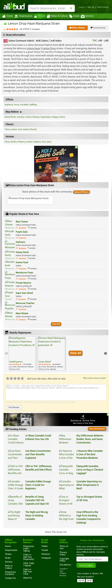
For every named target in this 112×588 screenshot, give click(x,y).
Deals (76, 16)
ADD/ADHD (10, 117)
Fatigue (55, 117)
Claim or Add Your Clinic (27, 571)
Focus (16, 104)
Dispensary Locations (10, 573)
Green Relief (45, 361)
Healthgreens (16, 361)
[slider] (12, 29)
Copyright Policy (64, 559)
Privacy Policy (50, 402)
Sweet (26, 129)
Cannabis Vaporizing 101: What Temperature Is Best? (89, 485)
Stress (62, 117)
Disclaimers (65, 565)
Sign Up (91, 7)
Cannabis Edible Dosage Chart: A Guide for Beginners (38, 485)
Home (9, 16)
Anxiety (20, 117)
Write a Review (78, 28)
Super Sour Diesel (24, 293)
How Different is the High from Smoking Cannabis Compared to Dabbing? (88, 517)
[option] (22, 353)
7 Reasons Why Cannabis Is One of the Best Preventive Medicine (89, 454)
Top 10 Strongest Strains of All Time (89, 498)
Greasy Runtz (22, 252)
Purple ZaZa (22, 231)
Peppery (37, 141)
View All (56, 324)
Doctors (89, 16)
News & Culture (59, 16)
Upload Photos (81, 192)
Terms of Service (64, 402)
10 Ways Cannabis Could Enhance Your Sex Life (38, 437)
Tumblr (44, 550)
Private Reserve (23, 282)
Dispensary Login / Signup (28, 548)
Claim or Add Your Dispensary (28, 556)
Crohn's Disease (32, 117)
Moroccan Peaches (25, 303)
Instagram (46, 558)
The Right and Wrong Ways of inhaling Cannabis (36, 516)
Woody (33, 129)
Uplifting (33, 104)
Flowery (21, 141)
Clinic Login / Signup (28, 564)
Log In (82, 7)
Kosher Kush (22, 262)
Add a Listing (102, 7)
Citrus (7, 129)
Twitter (44, 546)
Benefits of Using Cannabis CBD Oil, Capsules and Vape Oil (37, 500)
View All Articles (97, 429)
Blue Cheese (22, 221)
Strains (41, 16)
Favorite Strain (99, 28)
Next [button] (105, 353)
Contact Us (10, 578)
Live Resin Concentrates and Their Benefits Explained (38, 454)
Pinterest (45, 554)
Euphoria (9, 104)
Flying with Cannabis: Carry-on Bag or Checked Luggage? (89, 470)
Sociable (24, 104)
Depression (45, 117)
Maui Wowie (22, 313)
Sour (20, 129)
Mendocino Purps (24, 272)
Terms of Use (64, 547)
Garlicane (20, 242)
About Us (27, 578)
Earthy (14, 141)
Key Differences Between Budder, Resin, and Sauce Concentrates (89, 439)
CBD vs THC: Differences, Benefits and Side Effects (38, 468)
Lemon (14, 129)
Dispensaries (25, 16)
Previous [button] (6, 353)
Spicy (49, 141)
